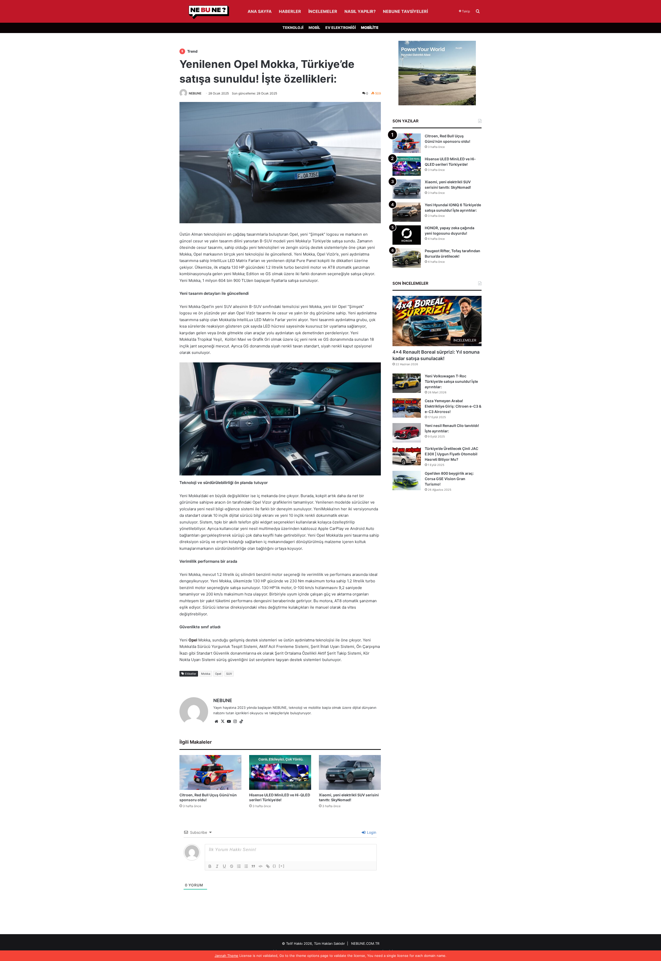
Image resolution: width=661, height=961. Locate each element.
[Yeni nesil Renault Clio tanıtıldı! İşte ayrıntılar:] (406, 432)
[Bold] (210, 866)
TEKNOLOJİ (292, 27)
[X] (222, 721)
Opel (192, 640)
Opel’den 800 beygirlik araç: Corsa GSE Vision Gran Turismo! (449, 478)
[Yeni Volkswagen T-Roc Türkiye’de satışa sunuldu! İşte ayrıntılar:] (406, 383)
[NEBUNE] (204, 12)
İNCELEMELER (322, 11)
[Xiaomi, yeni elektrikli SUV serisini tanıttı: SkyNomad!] (350, 772)
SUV (229, 674)
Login (371, 832)
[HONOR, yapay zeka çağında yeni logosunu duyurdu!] (406, 235)
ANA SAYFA (260, 11)
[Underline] (224, 866)
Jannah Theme (226, 956)
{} (274, 866)
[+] (282, 866)
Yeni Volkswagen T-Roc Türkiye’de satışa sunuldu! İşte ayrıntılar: (451, 381)
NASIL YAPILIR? (360, 11)
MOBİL (314, 27)
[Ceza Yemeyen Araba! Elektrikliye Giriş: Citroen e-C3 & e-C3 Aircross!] (406, 408)
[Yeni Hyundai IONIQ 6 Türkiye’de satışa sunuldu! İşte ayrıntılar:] (406, 212)
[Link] (267, 866)
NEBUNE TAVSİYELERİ (405, 11)
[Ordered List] (238, 866)
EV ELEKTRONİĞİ (340, 27)
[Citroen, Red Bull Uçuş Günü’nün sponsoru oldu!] (210, 772)
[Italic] (217, 866)
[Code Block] (260, 866)
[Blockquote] (253, 866)
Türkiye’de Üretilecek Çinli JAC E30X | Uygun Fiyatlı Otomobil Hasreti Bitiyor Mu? (451, 454)
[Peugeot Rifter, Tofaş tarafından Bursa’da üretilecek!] (406, 258)
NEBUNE (195, 93)
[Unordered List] (246, 866)
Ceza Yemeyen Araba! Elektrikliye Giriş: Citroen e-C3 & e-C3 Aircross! (453, 406)
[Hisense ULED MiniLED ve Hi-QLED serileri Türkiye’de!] (280, 772)
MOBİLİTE (370, 27)
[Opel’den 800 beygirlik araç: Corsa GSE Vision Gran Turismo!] (406, 480)
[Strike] (231, 866)
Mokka (205, 674)
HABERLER (290, 11)
